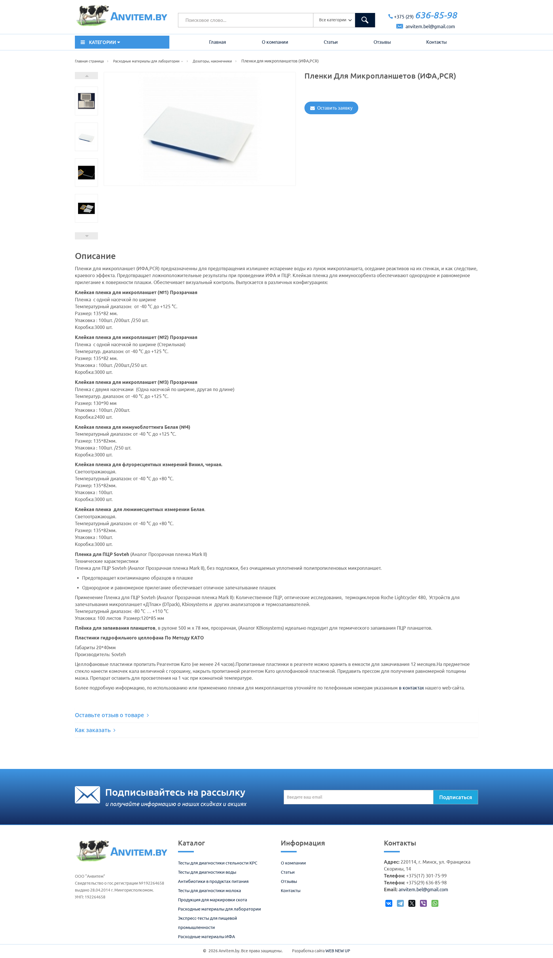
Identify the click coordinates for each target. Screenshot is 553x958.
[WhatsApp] (435, 905)
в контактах (411, 687)
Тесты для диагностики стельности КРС (217, 862)
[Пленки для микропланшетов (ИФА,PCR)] (86, 101)
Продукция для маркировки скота (212, 899)
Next (86, 75)
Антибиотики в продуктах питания (213, 881)
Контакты (436, 42)
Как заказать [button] (93, 730)
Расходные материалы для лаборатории (219, 908)
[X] (412, 905)
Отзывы (382, 42)
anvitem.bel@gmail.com (429, 26)
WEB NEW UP (337, 951)
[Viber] (423, 905)
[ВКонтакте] (389, 905)
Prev (86, 235)
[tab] (276, 715)
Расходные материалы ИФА (206, 936)
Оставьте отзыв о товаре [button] (110, 715)
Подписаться (455, 797)
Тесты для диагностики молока (209, 890)
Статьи (331, 42)
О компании (275, 42)
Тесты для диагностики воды (207, 872)
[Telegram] (400, 905)
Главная (217, 42)
